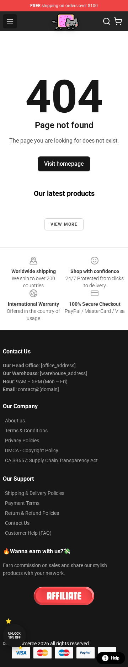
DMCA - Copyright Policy (31, 450)
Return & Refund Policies (32, 513)
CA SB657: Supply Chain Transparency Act (51, 460)
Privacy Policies (22, 440)
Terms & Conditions (26, 430)
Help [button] (115, 658)
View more (64, 224)
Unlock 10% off (14, 635)
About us (15, 420)
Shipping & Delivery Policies (34, 493)
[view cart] (118, 21)
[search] (106, 21)
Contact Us (17, 523)
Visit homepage (64, 163)
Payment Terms (22, 503)
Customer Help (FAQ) (28, 533)
